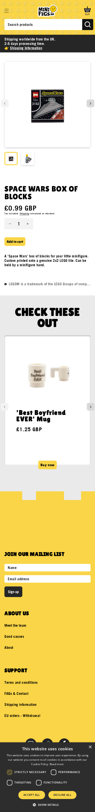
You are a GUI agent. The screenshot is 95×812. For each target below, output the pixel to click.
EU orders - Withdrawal (22, 715)
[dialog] (47, 777)
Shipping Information (26, 48)
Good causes (14, 636)
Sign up (13, 592)
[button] (6, 11)
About (8, 647)
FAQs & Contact (16, 693)
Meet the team (15, 625)
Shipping (24, 213)
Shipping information (20, 704)
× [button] (90, 747)
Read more (57, 764)
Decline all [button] (62, 795)
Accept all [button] (31, 795)
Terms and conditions (21, 682)
